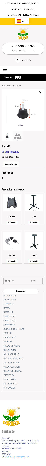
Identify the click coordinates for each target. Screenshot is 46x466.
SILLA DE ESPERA (11, 362)
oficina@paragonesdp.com (18, 457)
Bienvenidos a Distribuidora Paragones (23, 15)
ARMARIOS (8, 304)
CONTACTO (28, 9)
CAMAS (6, 308)
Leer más (12, 223)
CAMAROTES (9, 325)
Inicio (3, 86)
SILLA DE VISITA (11, 383)
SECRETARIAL (9, 379)
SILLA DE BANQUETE (13, 358)
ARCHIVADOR (9, 299)
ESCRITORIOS (9, 337)
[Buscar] (33, 50)
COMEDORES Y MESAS (14, 329)
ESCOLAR (7, 333)
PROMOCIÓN (9, 388)
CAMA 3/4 (8, 312)
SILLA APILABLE (11, 354)
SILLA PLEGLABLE (11, 367)
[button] (23, 71)
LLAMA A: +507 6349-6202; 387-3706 (24, 3)
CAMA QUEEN (9, 320)
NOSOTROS (16, 9)
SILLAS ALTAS (9, 350)
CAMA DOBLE (9, 316)
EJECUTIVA (8, 375)
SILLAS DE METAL (11, 346)
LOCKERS (7, 341)
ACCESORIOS (11, 86)
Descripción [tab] (11, 164)
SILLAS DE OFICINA (12, 371)
